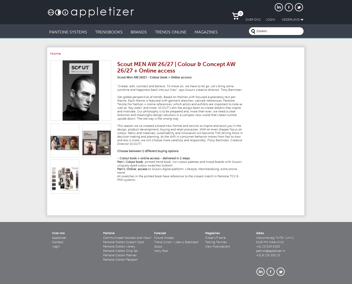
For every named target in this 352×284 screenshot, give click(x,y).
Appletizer (59, 237)
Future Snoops (164, 237)
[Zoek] (253, 32)
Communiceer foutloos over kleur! (127, 237)
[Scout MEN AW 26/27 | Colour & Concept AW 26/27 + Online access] (81, 90)
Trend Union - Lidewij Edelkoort (176, 242)
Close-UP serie (215, 237)
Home (55, 54)
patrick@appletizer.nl (270, 251)
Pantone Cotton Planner (120, 255)
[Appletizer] (91, 9)
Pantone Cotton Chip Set (120, 251)
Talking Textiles (216, 242)
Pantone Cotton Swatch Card (123, 242)
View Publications (217, 246)
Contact (57, 242)
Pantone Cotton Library (119, 246)
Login (56, 246)
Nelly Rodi (161, 251)
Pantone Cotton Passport (120, 259)
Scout (158, 246)
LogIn (270, 19)
